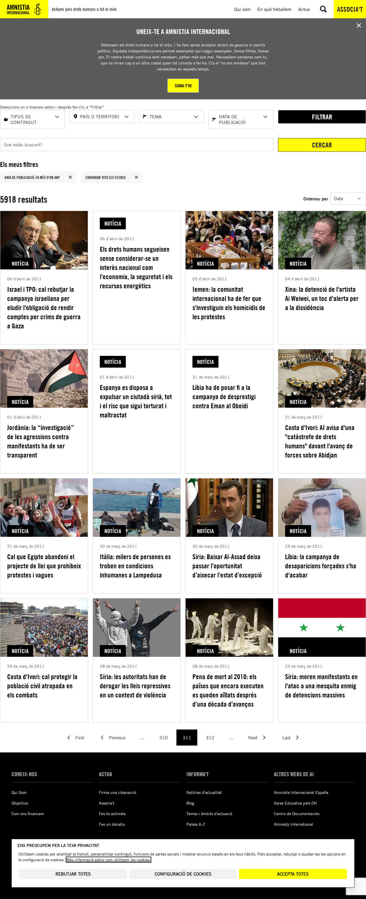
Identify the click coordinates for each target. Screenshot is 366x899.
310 (163, 737)
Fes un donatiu (112, 824)
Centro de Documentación (297, 813)
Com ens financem (27, 813)
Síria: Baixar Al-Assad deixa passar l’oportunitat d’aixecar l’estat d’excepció (227, 565)
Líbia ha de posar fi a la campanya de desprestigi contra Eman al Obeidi (224, 396)
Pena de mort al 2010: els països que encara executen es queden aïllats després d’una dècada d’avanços (228, 690)
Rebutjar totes (73, 874)
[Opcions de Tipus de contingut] (56, 116)
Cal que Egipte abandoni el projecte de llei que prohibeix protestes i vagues (44, 565)
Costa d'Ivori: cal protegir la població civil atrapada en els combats (42, 685)
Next (252, 737)
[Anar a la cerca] (323, 9)
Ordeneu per (315, 199)
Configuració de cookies (183, 874)
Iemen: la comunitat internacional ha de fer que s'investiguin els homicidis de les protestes (228, 303)
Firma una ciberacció (117, 792)
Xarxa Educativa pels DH (295, 803)
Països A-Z (195, 824)
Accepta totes (293, 874)
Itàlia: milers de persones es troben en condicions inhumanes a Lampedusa (135, 565)
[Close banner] (359, 25)
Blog (190, 803)
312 (210, 737)
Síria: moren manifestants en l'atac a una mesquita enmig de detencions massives (321, 685)
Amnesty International (293, 824)
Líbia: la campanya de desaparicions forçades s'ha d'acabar (320, 565)
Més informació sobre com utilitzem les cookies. (108, 859)
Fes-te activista (112, 813)
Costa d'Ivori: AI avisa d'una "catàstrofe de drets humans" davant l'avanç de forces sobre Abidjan (320, 441)
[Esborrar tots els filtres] (136, 177)
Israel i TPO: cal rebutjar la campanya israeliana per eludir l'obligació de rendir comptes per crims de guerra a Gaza (44, 307)
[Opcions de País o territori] (126, 116)
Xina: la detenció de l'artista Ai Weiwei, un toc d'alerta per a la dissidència (322, 298)
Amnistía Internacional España (301, 792)
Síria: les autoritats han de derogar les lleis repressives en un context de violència (135, 685)
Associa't (350, 9)
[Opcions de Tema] (195, 116)
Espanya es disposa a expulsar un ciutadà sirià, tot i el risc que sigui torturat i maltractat (136, 401)
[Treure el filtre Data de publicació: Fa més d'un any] (70, 177)
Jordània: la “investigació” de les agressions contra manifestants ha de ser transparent (40, 441)
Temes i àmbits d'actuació (209, 813)
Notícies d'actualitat (204, 792)
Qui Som (19, 792)
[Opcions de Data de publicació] (265, 116)
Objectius (19, 803)
